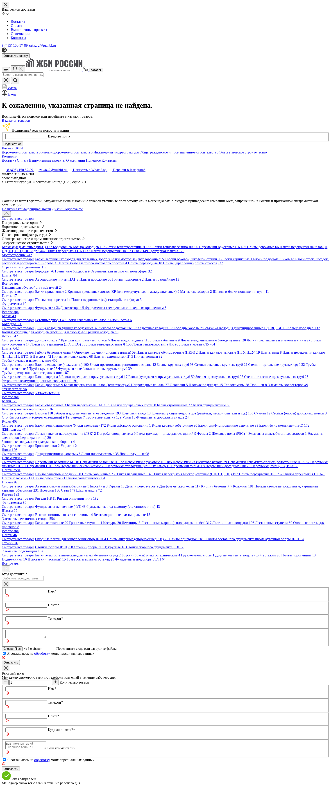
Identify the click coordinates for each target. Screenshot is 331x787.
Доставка (18, 21)
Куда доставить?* (61, 730)
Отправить (11, 662)
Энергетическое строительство (243, 152)
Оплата (16, 25)
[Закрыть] (6, 584)
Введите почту (59, 136)
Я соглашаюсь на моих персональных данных (50, 653)
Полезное (93, 160)
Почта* (53, 605)
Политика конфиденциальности (26, 209)
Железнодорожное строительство (67, 152)
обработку (42, 653)
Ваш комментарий (61, 748)
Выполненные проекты (29, 30)
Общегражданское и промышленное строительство (179, 152)
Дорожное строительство (21, 152)
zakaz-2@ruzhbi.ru (42, 45)
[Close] (6, 568)
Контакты (18, 38)
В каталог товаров (16, 120)
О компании (20, 34)
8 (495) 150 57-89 (15, 45)
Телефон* (55, 618)
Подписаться (12, 144)
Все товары (10, 283)
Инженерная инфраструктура (116, 152)
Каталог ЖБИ (12, 148)
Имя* (52, 591)
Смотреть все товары (18, 218)
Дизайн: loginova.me (67, 209)
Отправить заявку (16, 55)
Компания (9, 156)
